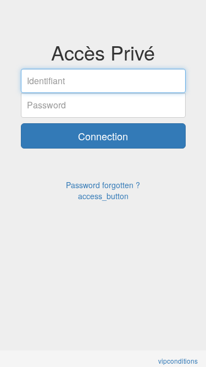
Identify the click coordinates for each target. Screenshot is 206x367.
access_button (103, 195)
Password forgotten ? (103, 184)
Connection (103, 136)
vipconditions (178, 360)
